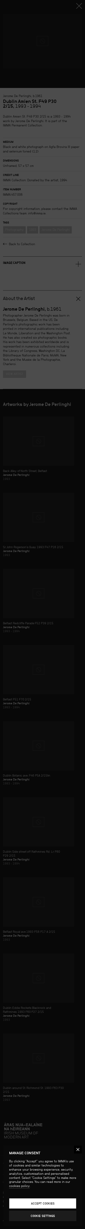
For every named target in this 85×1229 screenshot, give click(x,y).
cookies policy (19, 1186)
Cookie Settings (43, 1216)
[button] (78, 1149)
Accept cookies (43, 1203)
